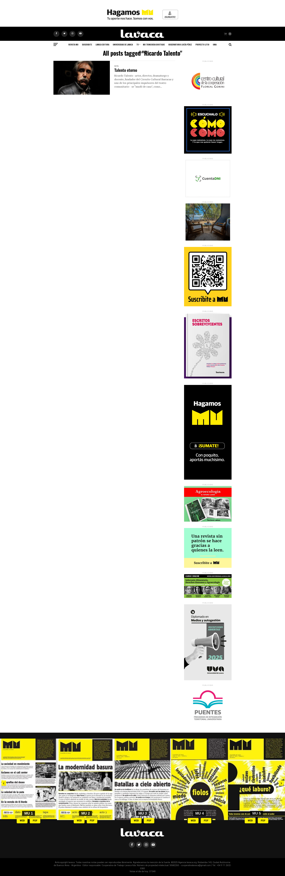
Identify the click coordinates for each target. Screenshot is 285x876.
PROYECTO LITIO (202, 44)
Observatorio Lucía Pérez (180, 44)
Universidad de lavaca (123, 44)
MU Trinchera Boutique (154, 44)
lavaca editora (102, 44)
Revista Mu (73, 44)
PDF (35, 820)
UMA (215, 44)
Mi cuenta (142, 52)
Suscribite (87, 44)
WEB (22, 820)
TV (137, 44)
